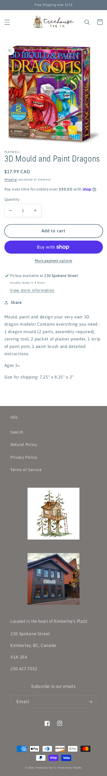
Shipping (10, 179)
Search (16, 432)
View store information (32, 290)
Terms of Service (26, 469)
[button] (7, 22)
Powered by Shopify (70, 767)
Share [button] (16, 302)
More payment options (53, 261)
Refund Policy (23, 444)
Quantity (12, 199)
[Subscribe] (90, 702)
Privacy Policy (23, 457)
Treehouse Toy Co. (46, 767)
